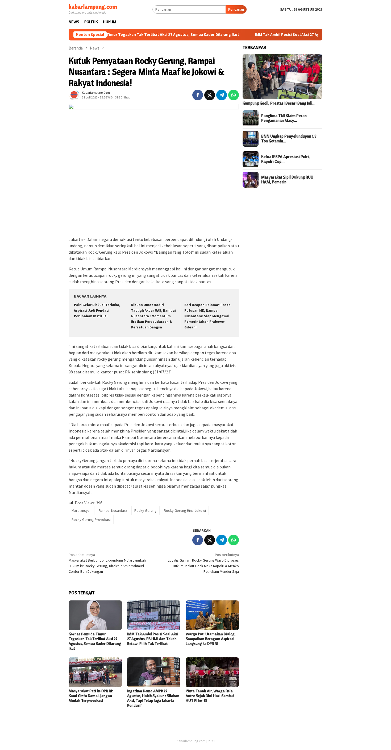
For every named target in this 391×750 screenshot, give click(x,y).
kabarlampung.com (93, 6)
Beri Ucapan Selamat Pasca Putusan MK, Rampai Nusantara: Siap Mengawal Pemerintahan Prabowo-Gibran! (207, 316)
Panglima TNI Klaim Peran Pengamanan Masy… (284, 118)
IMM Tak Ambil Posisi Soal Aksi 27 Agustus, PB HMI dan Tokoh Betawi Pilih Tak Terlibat (310, 34)
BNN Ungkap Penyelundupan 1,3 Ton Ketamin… (289, 138)
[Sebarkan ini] (197, 95)
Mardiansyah (81, 510)
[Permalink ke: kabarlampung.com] (74, 94)
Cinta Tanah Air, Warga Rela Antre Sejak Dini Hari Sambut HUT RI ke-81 (210, 696)
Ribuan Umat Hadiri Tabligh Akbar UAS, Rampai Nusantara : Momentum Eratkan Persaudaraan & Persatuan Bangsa (153, 316)
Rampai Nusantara (113, 510)
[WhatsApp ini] (233, 95)
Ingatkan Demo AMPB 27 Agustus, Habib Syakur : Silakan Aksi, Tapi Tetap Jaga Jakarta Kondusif (153, 698)
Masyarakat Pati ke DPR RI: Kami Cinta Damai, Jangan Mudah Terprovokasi (91, 696)
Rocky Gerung (145, 510)
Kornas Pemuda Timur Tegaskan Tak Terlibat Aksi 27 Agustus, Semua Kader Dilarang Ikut (136, 34)
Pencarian (236, 9)
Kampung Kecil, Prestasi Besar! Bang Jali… (279, 103)
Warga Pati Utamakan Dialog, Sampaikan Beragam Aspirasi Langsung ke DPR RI (210, 639)
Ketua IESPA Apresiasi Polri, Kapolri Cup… (285, 159)
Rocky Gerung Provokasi (91, 519)
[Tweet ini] (209, 95)
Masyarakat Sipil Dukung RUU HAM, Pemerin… (287, 179)
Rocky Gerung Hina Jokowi (185, 510)
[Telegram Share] (221, 95)
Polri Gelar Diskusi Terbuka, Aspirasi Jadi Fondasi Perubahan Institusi (97, 310)
